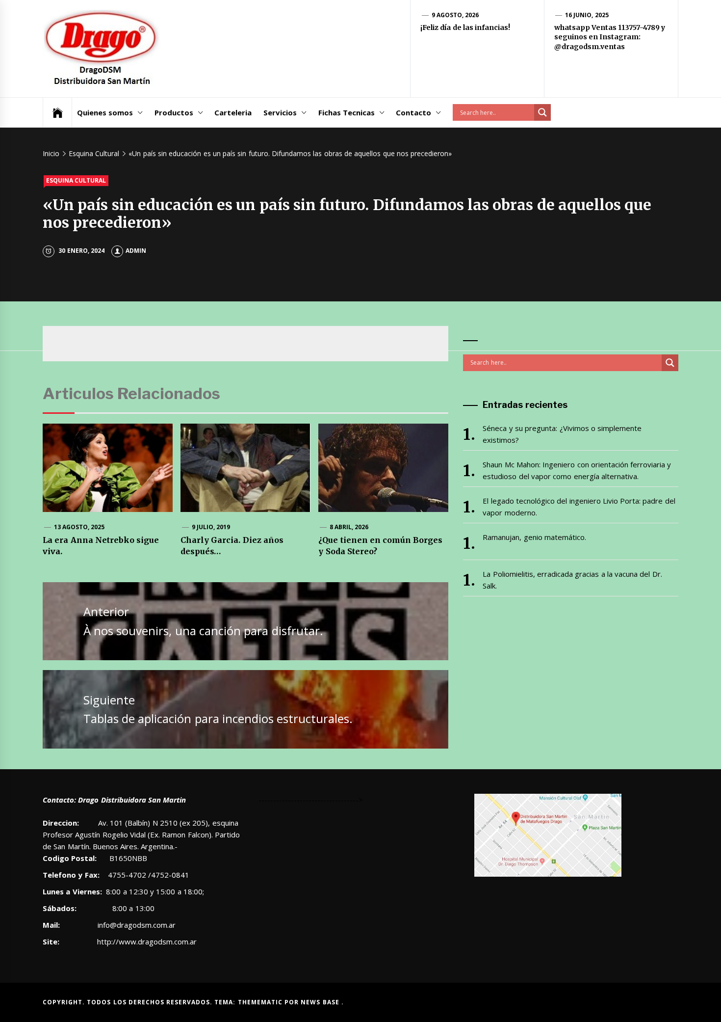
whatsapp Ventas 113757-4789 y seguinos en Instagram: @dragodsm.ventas (610, 37)
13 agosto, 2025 (79, 527)
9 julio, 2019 (211, 527)
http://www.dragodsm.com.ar (147, 941)
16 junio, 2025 (587, 15)
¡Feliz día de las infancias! (465, 27)
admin (136, 250)
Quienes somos (105, 112)
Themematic (261, 1002)
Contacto (413, 112)
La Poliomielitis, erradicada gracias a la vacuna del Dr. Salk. (572, 580)
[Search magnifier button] (542, 112)
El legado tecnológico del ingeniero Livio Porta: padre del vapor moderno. (579, 506)
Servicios (280, 112)
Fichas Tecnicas (346, 112)
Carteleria (233, 112)
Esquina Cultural (76, 180)
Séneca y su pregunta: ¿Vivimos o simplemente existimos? (562, 434)
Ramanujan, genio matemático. (534, 537)
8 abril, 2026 (349, 527)
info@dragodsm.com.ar (136, 925)
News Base (321, 1002)
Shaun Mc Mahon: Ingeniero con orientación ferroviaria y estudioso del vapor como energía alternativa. (577, 470)
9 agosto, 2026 (455, 15)
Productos (173, 112)
